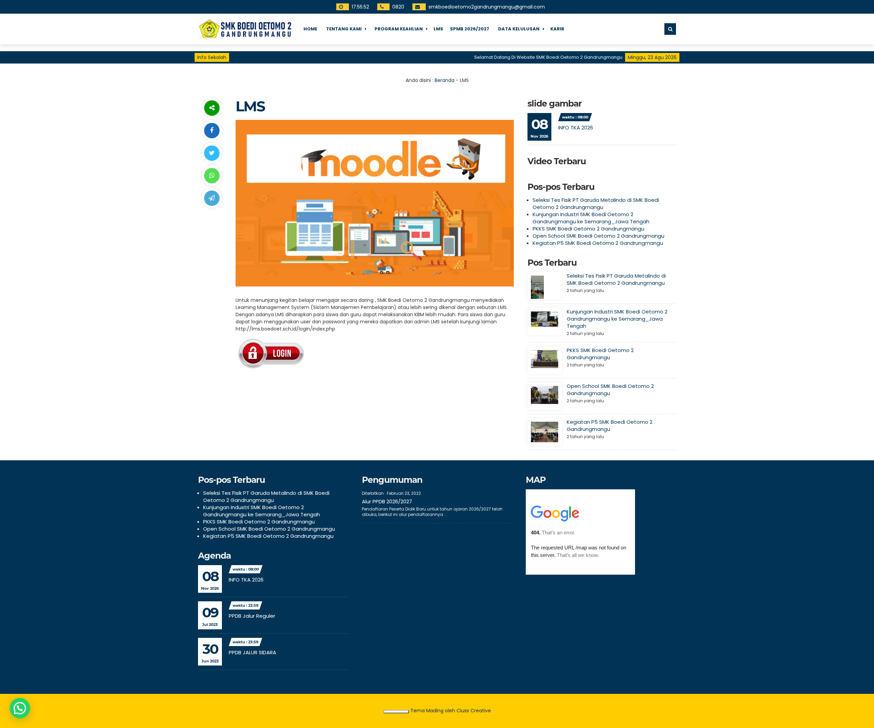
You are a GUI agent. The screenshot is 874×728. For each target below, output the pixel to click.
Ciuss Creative (473, 710)
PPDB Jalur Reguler (252, 615)
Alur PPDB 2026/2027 (387, 501)
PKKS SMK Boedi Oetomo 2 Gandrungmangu (588, 228)
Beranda (444, 80)
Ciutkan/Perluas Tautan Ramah (396, 712)
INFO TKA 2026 (575, 127)
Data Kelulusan (518, 29)
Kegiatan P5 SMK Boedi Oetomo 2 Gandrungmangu (598, 243)
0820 (398, 6)
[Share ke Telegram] (211, 198)
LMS (438, 29)
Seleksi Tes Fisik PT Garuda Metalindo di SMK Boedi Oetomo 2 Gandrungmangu (596, 203)
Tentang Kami (344, 29)
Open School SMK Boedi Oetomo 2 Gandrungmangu (598, 235)
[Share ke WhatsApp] (211, 175)
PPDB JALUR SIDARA (252, 652)
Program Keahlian (399, 29)
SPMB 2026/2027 (469, 29)
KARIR (557, 29)
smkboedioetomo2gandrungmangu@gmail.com (486, 6)
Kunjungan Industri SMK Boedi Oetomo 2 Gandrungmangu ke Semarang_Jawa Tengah (591, 218)
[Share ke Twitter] (211, 153)
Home (310, 29)
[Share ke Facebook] (211, 130)
